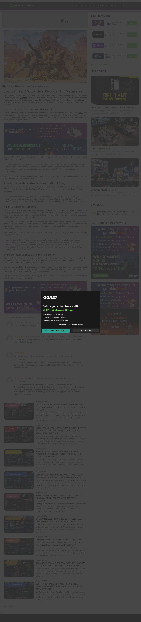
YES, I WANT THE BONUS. (56, 331)
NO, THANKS (86, 331)
